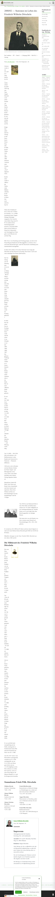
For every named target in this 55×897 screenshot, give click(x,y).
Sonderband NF (45, 69)
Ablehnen (25, 892)
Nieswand (44, 20)
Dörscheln (44, 16)
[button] (39, 878)
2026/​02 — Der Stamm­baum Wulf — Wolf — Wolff (46, 151)
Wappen (43, 24)
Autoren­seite (17, 826)
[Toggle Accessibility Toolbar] (53, 895)
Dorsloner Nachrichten (46, 55)
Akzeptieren (18, 892)
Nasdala (43, 18)
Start (5, 6)
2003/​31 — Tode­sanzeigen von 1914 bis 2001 (45, 131)
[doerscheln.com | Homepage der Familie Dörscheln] (2, 2)
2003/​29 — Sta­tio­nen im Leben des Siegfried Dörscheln (46, 118)
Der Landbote (22, 6)
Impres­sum (35, 895)
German (8, 895)
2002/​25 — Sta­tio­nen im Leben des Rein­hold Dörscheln (46, 95)
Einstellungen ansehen (34, 892)
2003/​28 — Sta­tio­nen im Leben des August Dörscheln (46, 113)
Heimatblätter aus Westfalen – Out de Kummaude (45, 60)
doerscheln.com (11, 892)
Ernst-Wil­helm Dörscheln (21, 821)
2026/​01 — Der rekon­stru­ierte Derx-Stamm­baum (46, 146)
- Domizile (45, 63)
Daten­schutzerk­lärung (21, 895)
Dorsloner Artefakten (46, 51)
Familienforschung (10, 6)
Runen (43, 22)
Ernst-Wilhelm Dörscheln (11, 51)
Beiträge (16, 6)
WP (10, 894)
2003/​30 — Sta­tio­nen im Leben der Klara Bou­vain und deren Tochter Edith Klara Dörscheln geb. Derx (46, 124)
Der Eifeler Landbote (46, 42)
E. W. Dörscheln (10, 61)
